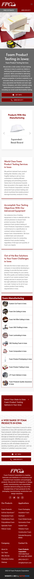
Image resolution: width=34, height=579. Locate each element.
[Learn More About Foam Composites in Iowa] (17, 351)
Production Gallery (7, 559)
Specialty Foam (6, 526)
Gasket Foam (22, 526)
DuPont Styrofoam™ (8, 513)
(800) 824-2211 (23, 559)
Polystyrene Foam (7, 516)
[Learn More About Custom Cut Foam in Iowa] (17, 303)
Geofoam (21, 516)
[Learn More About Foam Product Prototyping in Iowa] (17, 359)
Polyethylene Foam (7, 519)
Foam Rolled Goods (25, 519)
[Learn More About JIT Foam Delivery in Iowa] (17, 375)
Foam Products (6, 509)
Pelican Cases (6, 529)
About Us (4, 549)
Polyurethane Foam (7, 522)
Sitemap (4, 562)
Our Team (4, 552)
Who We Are (5, 556)
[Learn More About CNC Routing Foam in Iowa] (17, 343)
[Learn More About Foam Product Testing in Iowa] (17, 367)
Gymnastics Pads (24, 522)
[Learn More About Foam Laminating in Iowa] (17, 335)
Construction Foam (24, 532)
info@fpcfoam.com (24, 563)
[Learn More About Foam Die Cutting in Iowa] (17, 311)
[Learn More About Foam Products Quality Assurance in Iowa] (17, 383)
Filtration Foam (23, 529)
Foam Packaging (24, 509)
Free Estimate (8, 10)
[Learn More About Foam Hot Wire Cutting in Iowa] (17, 319)
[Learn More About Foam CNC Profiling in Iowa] (17, 327)
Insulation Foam (23, 513)
